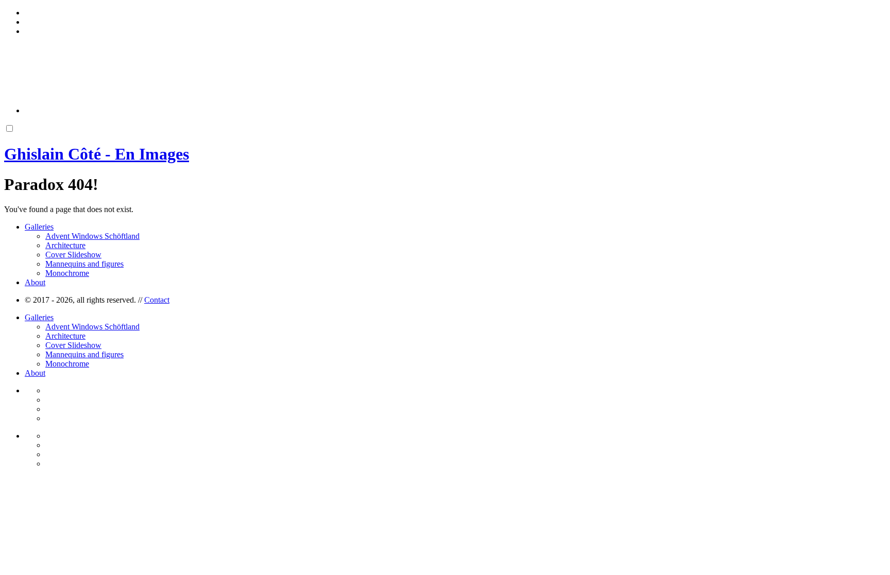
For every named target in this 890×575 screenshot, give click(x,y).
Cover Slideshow (73, 254)
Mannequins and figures (84, 263)
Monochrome (67, 273)
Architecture (65, 245)
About (35, 282)
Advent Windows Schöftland (92, 236)
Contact (156, 299)
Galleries (39, 226)
